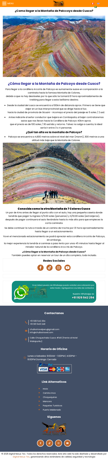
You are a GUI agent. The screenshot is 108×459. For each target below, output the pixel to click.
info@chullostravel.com (41, 332)
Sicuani (46, 112)
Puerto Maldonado (52, 409)
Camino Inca (49, 393)
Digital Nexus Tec (21, 456)
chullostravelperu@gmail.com (44, 329)
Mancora (47, 401)
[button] (4, 3)
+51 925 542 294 (83, 298)
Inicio (45, 388)
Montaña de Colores (68, 92)
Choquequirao (50, 397)
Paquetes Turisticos (52, 405)
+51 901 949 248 (37, 324)
